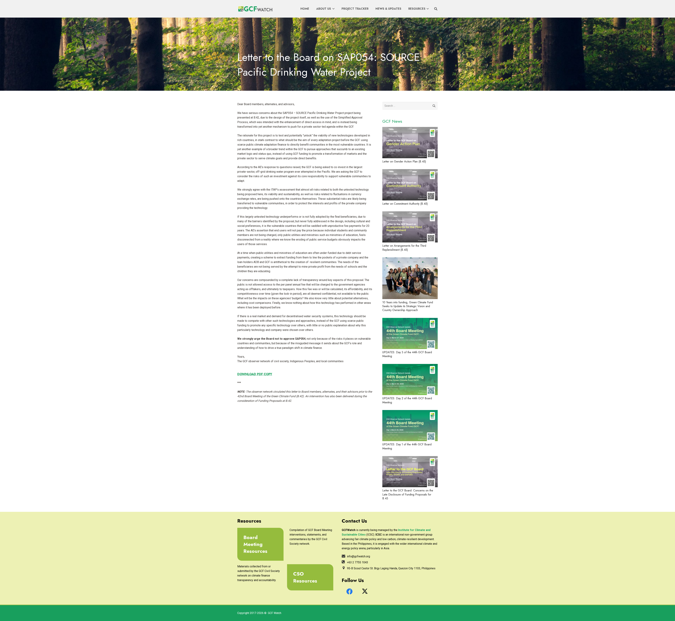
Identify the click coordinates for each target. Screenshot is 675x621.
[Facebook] (349, 591)
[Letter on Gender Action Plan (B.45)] (410, 142)
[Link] (259, 544)
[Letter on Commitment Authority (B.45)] (410, 184)
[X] (365, 591)
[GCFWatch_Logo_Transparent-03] (255, 9)
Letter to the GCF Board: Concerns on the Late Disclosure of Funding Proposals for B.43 (407, 494)
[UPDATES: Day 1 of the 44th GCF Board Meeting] (410, 425)
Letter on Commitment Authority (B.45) (405, 204)
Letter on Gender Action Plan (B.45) (404, 161)
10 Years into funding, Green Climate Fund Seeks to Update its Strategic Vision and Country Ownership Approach (407, 306)
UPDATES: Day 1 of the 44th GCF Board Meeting (407, 446)
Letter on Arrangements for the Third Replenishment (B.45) (404, 248)
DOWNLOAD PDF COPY (254, 374)
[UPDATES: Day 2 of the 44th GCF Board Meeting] (410, 379)
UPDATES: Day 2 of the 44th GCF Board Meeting (407, 400)
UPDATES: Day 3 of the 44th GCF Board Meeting (407, 354)
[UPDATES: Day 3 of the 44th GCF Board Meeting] (410, 333)
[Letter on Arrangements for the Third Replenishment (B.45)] (410, 226)
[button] (333, 9)
